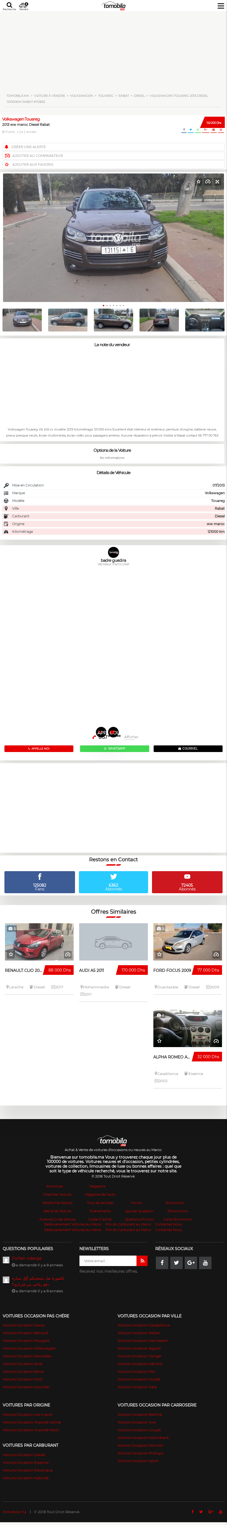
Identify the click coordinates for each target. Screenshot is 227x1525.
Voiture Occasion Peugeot (26, 1340)
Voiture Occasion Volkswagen (29, 1348)
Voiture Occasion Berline (140, 1414)
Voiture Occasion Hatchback (143, 1437)
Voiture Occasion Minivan (141, 1445)
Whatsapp (116, 748)
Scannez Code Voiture (57, 1219)
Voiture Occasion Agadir (139, 1348)
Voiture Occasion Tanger (140, 1356)
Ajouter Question (139, 1211)
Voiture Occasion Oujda (139, 1379)
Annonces (54, 1186)
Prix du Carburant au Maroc (128, 1224)
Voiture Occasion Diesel (24, 1454)
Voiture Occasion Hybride (26, 1478)
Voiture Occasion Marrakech (143, 1340)
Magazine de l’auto (100, 1194)
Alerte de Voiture (57, 1211)
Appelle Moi (102, 734)
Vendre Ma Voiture (57, 1203)
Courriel (114, 732)
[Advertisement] (113, 50)
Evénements (100, 1211)
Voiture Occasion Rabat (139, 1333)
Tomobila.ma (15, 1512)
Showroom (175, 1203)
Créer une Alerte (28, 147)
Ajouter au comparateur (37, 156)
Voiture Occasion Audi (23, 1363)
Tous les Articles (100, 1203)
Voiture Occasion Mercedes (27, 1356)
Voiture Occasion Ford (22, 1379)
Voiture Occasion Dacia (24, 1325)
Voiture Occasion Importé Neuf (30, 1430)
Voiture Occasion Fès (136, 1371)
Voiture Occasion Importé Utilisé (32, 1422)
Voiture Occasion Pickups (140, 1453)
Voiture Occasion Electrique (28, 1470)
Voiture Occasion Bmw (23, 1371)
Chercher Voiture (57, 1194)
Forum (137, 1203)
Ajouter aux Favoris (32, 164)
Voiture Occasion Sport (138, 1461)
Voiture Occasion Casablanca (144, 1325)
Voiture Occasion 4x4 (137, 1422)
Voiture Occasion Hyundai (26, 1387)
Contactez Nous (168, 1224)
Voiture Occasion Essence (26, 1462)
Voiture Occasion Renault (25, 1333)
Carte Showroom (177, 1219)
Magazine (97, 1186)
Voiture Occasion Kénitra (140, 1363)
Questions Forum (139, 1219)
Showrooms (177, 1211)
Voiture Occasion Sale (137, 1387)
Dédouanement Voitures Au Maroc (73, 1224)
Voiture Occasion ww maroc (28, 1414)
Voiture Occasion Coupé (139, 1430)
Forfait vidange (27, 1258)
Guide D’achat (100, 1219)
